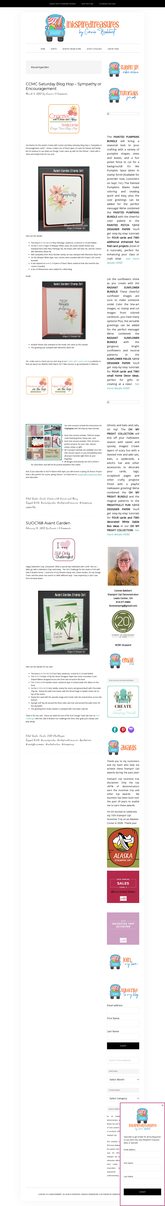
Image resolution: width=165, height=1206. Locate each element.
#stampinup (86, 502)
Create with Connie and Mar (79, 361)
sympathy (31, 506)
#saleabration (53, 744)
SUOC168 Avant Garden (48, 523)
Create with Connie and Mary (62, 498)
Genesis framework (89, 1194)
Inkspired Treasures (82, 28)
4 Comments (61, 93)
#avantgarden (48, 502)
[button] (124, 46)
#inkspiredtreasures (67, 502)
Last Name (113, 1031)
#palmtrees (85, 740)
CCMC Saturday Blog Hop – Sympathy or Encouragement (63, 86)
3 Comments (65, 528)
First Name (113, 1018)
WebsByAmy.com (119, 1194)
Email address (114, 1005)
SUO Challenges (56, 735)
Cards (43, 498)
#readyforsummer (35, 744)
